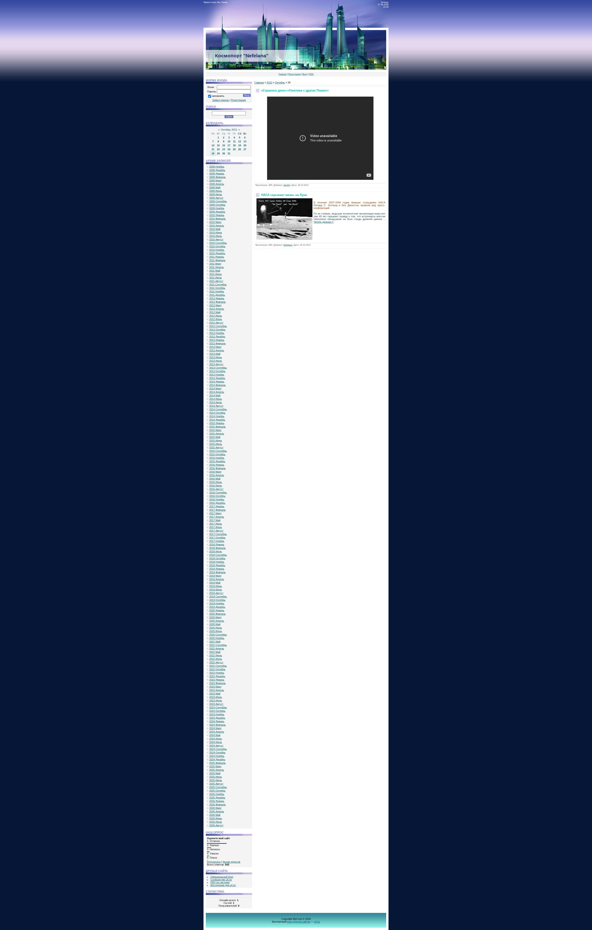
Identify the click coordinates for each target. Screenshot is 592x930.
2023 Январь (216, 679)
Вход (304, 74)
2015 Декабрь (217, 461)
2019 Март (215, 575)
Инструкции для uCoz (223, 885)
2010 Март (215, 222)
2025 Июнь (215, 776)
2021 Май (214, 641)
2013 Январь (216, 340)
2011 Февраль (217, 260)
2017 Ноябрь (216, 541)
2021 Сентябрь (218, 645)
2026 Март (215, 808)
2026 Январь (216, 801)
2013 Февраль (217, 343)
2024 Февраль (217, 724)
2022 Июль (215, 659)
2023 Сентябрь (218, 707)
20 (245, 145)
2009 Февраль (217, 177)
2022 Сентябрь (218, 665)
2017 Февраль (217, 509)
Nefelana (288, 245)
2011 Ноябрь (216, 291)
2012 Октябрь (217, 329)
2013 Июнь (215, 357)
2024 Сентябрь (218, 749)
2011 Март (215, 263)
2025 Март (215, 766)
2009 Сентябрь (218, 201)
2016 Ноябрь (216, 499)
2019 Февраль (217, 572)
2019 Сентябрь (218, 596)
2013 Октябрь (217, 371)
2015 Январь (216, 423)
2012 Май (214, 312)
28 (213, 153)
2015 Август (216, 447)
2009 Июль (215, 194)
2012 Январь (216, 298)
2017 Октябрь (217, 537)
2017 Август (216, 530)
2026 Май (214, 815)
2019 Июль (215, 589)
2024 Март (215, 728)
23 (223, 149)
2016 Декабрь (217, 503)
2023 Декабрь (217, 717)
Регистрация (294, 74)
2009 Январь (216, 173)
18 (234, 145)
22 (218, 149)
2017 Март (215, 513)
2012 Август (216, 322)
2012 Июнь (215, 315)
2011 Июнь (215, 274)
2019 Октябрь (217, 600)
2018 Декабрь (217, 565)
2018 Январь (216, 544)
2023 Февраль (217, 683)
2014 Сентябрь (218, 409)
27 (245, 149)
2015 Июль (215, 444)
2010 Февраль (217, 218)
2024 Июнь (215, 738)
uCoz (317, 921)
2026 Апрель (216, 811)
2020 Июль (215, 631)
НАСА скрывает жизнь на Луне (284, 195)
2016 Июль (215, 485)
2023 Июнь (215, 697)
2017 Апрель (216, 516)
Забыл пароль (220, 100)
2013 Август (216, 364)
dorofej (287, 185)
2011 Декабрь (217, 295)
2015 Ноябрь (216, 457)
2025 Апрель (216, 769)
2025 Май (214, 773)
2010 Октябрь (217, 246)
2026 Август (216, 825)
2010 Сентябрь (218, 243)
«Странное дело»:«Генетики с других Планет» (295, 90)
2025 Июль (215, 780)
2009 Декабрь (217, 211)
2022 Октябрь (217, 669)
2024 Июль (215, 742)
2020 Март (215, 617)
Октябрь (280, 82)
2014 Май (214, 395)
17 (229, 145)
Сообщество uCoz (221, 879)
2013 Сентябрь (218, 367)
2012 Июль (215, 319)
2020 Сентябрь (218, 634)
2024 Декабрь (217, 759)
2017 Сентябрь (218, 534)
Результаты (214, 861)
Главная (283, 74)
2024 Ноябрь (216, 756)
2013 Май (214, 353)
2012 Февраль (217, 301)
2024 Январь (216, 721)
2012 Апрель (216, 308)
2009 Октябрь (217, 204)
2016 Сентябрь (218, 492)
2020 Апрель (216, 620)
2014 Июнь (215, 399)
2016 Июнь (215, 482)
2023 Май (214, 693)
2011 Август (216, 281)
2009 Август (216, 197)
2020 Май (214, 624)
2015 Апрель (216, 433)
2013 (269, 82)
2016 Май (214, 478)
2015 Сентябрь (218, 451)
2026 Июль (215, 821)
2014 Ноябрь (216, 416)
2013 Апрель (216, 350)
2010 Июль (215, 236)
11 (234, 141)
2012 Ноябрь (216, 333)
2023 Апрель (216, 690)
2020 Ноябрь (216, 638)
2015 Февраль (217, 426)
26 (239, 149)
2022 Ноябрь (216, 672)
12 (239, 141)
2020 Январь (216, 610)
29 (218, 153)
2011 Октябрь (217, 288)
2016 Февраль (217, 468)
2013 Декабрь (217, 378)
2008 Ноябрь (216, 166)
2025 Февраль (217, 763)
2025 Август (216, 783)
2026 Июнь (215, 818)
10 (229, 141)
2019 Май (214, 582)
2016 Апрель (216, 475)
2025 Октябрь (217, 790)
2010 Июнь (215, 232)
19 (239, 145)
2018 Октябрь (217, 558)
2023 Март (215, 686)
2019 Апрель (216, 579)
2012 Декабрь (217, 336)
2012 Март (215, 305)
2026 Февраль (217, 804)
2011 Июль (215, 277)
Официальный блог (221, 876)
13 (245, 141)
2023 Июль (215, 700)
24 (229, 149)
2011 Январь (216, 256)
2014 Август (216, 405)
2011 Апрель (216, 267)
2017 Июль (215, 527)
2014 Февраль (217, 385)
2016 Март (215, 471)
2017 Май (214, 520)
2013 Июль (215, 360)
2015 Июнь (215, 440)
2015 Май (214, 437)
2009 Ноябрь (216, 208)
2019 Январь (216, 568)
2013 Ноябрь (216, 374)
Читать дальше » (323, 221)
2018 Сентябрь (218, 555)
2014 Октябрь (217, 412)
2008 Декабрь (217, 170)
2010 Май (214, 229)
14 (213, 145)
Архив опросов (231, 861)
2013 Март (215, 347)
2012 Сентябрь (218, 326)
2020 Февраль (217, 613)
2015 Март (215, 430)
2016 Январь (216, 464)
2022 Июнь (215, 655)
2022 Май (214, 652)
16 (223, 145)
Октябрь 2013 (229, 129)
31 (229, 153)
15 (218, 145)
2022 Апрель (216, 648)
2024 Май (214, 735)
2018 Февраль (217, 548)
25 (234, 149)
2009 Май (214, 187)
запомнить (218, 96)
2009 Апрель (216, 184)
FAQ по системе (220, 882)
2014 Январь (216, 381)
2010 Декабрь (217, 253)
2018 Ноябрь (216, 561)
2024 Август (216, 745)
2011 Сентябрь (218, 284)
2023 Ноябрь (216, 714)
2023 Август (216, 704)
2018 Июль (215, 551)
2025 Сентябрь (218, 787)
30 (223, 153)
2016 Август (216, 489)
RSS (311, 74)
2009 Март (215, 180)
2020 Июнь (215, 627)
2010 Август (216, 239)
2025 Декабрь (217, 797)
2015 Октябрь (217, 454)
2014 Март (215, 388)
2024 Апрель (216, 731)
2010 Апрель (216, 225)
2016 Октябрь (217, 496)
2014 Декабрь (217, 419)
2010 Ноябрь (216, 249)
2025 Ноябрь (216, 794)
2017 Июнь (215, 523)
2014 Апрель (216, 392)
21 (213, 149)
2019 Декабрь (217, 607)
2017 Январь (216, 506)
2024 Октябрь (217, 752)
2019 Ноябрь (216, 603)
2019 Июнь (215, 586)
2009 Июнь (215, 191)
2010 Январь (216, 215)
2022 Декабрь (217, 676)
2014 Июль (215, 402)
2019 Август (216, 593)
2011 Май (214, 270)
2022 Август (216, 662)
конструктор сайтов (298, 921)
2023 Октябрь (217, 711)
